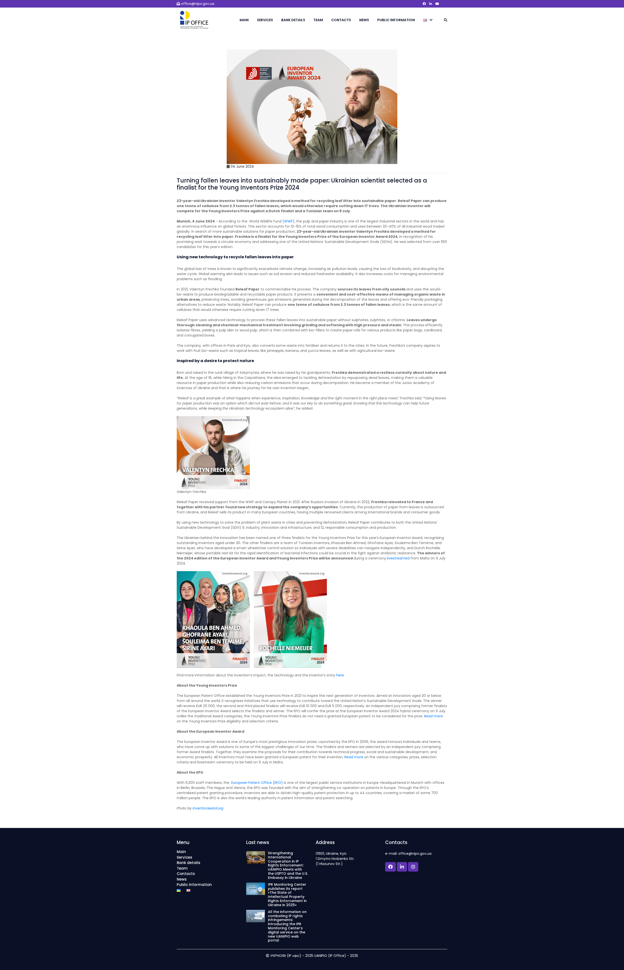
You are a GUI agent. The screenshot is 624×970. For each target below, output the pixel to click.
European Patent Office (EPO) (256, 782)
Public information (396, 20)
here (340, 675)
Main (244, 20)
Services (265, 20)
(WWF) (288, 221)
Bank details (293, 20)
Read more (433, 716)
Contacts (341, 20)
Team (318, 20)
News (364, 20)
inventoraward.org (208, 808)
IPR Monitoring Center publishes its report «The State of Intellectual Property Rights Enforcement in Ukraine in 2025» (287, 895)
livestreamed (398, 558)
